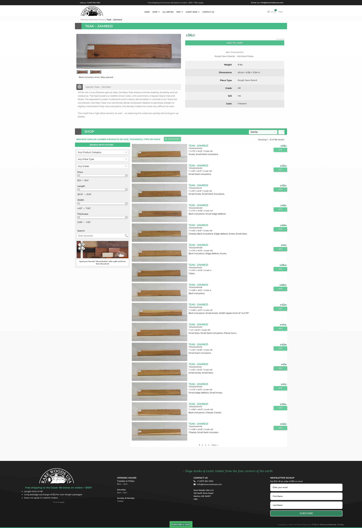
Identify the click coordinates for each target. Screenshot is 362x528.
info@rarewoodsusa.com (272, 2)
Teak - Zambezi (198, 145)
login (281, 12)
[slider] (78, 175)
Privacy (341, 524)
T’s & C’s (315, 524)
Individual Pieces (96, 19)
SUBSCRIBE (306, 513)
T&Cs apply (198, 3)
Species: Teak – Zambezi (98, 87)
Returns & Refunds (328, 524)
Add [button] (280, 150)
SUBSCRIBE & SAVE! (181, 524)
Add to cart (235, 43)
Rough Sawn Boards (225, 56)
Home (84, 19)
